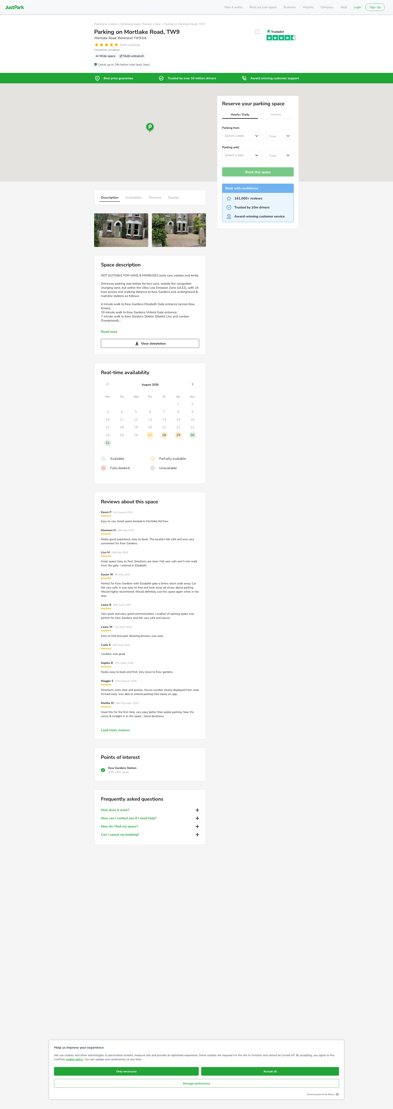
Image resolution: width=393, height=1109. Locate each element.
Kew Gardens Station (122, 768)
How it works (233, 7)
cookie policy (74, 1059)
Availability (133, 197)
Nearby (173, 197)
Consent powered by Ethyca (321, 1094)
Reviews (155, 197)
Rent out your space (263, 7)
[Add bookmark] (257, 32)
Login (357, 7)
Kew (158, 24)
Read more (109, 331)
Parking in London (105, 24)
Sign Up (375, 7)
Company (327, 7)
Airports (308, 7)
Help (344, 7)
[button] (240, 115)
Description (109, 197)
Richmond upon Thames (136, 24)
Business (290, 7)
